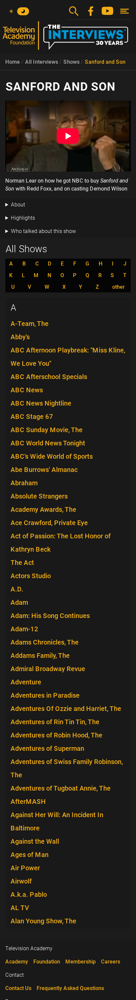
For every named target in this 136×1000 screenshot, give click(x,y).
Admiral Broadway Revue (48, 669)
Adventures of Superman (47, 748)
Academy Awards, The (43, 509)
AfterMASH (28, 802)
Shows (71, 62)
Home (12, 62)
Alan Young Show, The (43, 921)
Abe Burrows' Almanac (44, 470)
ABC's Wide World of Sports (52, 456)
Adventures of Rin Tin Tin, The (55, 722)
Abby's (20, 337)
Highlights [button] (23, 218)
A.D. (17, 589)
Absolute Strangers (39, 496)
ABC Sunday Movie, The (47, 430)
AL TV (20, 908)
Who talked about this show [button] (43, 231)
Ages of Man (30, 855)
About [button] (18, 204)
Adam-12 (24, 629)
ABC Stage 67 (32, 417)
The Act (22, 563)
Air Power (25, 868)
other (118, 287)
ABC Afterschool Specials (49, 377)
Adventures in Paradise (45, 695)
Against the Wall (35, 841)
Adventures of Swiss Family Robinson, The (67, 768)
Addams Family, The (40, 655)
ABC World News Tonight (48, 443)
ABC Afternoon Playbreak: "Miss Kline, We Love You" (68, 356)
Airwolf (21, 881)
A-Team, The (30, 324)
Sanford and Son (105, 62)
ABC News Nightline (41, 403)
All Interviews (41, 62)
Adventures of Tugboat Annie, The (61, 788)
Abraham (24, 483)
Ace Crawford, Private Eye (49, 523)
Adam (19, 602)
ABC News (27, 390)
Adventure (26, 682)
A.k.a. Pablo (29, 894)
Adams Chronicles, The (45, 642)
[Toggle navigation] (125, 11)
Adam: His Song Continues (50, 616)
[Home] (68, 38)
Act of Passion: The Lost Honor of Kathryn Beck (61, 542)
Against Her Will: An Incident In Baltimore (57, 821)
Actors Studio (31, 576)
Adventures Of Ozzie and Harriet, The (66, 709)
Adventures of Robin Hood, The (56, 735)
